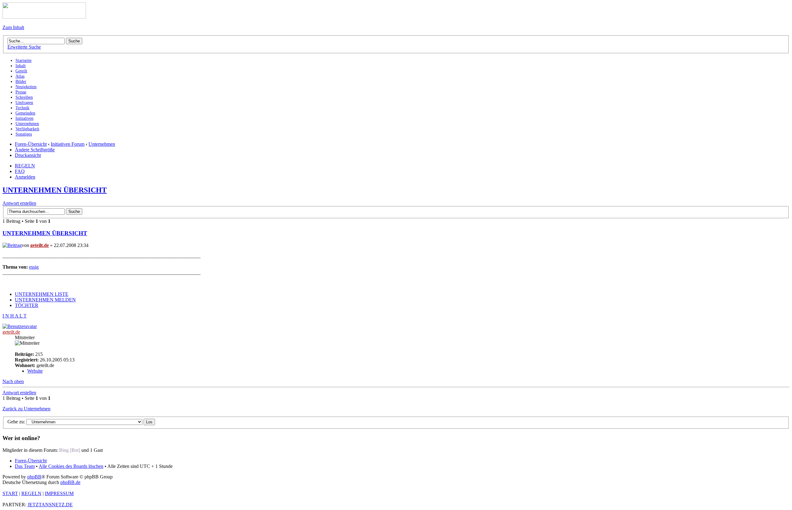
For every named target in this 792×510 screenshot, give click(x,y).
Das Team (25, 466)
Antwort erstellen (19, 203)
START (10, 493)
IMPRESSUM (59, 493)
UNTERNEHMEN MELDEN (45, 299)
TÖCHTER (26, 305)
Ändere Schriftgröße (35, 149)
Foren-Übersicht (31, 144)
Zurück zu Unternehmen (26, 408)
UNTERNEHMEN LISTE (41, 294)
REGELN (25, 165)
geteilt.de (39, 245)
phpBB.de (70, 482)
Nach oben (13, 381)
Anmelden (25, 176)
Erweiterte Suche (24, 47)
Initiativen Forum (67, 144)
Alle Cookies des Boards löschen (71, 466)
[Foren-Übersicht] (44, 16)
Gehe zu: (16, 421)
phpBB (34, 476)
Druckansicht (28, 155)
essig (34, 267)
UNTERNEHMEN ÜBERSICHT (54, 190)
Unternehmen (101, 144)
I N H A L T (14, 315)
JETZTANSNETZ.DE (50, 504)
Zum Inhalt (13, 27)
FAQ (20, 171)
